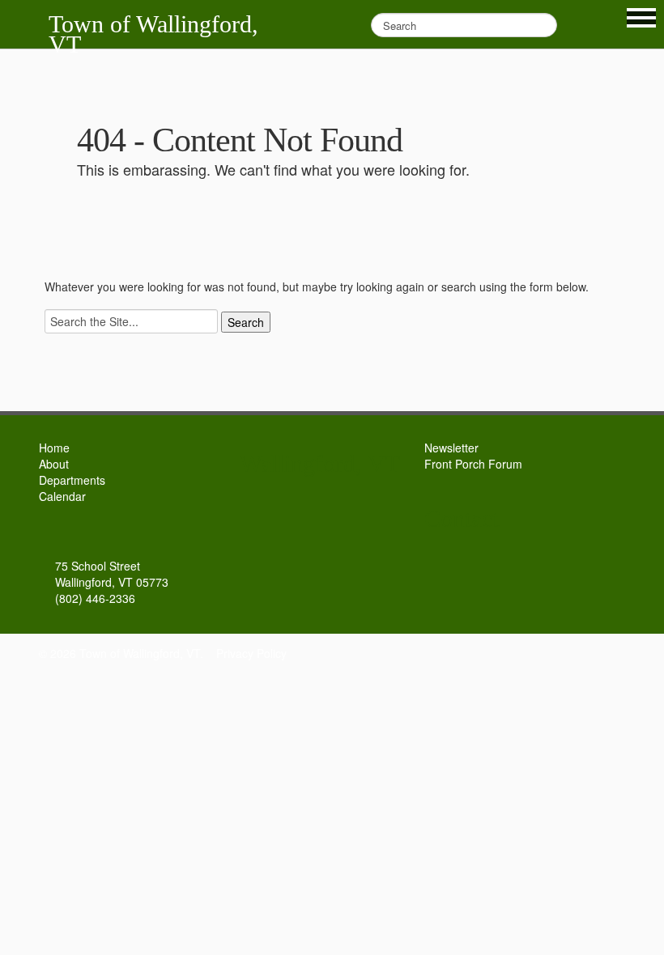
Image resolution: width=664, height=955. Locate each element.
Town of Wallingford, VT (153, 34)
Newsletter (451, 447)
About (54, 464)
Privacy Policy (251, 653)
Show (641, 18)
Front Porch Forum (473, 464)
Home (54, 447)
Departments (72, 480)
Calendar (62, 496)
